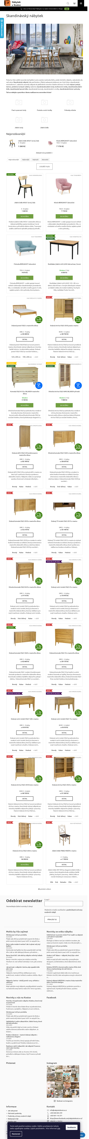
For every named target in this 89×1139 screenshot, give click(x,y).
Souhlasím (71, 1127)
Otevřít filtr (44, 167)
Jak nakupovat (13, 1111)
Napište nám (12, 1121)
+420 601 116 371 (56, 1116)
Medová (28, 486)
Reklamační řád (13, 1119)
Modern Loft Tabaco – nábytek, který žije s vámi (63, 955)
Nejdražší (35, 159)
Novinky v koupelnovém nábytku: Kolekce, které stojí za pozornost (24, 1001)
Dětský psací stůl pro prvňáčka (16, 935)
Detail (24, 339)
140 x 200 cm (27, 357)
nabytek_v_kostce (56, 1121)
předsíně (15, 87)
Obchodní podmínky (15, 1113)
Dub (56, 882)
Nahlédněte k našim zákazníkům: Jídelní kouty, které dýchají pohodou (24, 1022)
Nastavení (16, 1134)
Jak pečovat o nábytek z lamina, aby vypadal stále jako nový (23, 968)
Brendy (52, 357)
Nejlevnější (25, 159)
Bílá (51, 882)
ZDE (67, 9)
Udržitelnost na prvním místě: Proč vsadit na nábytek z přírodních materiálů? (65, 936)
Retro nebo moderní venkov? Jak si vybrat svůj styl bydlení (23, 945)
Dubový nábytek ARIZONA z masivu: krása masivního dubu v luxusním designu (64, 981)
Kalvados (63, 882)
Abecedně (45, 159)
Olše (70, 882)
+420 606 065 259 (56, 1113)
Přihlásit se (52, 919)
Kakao (70, 357)
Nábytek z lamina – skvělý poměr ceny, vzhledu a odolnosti (22, 981)
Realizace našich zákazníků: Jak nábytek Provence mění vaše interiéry (23, 1047)
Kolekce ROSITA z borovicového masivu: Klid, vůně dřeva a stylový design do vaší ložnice (64, 968)
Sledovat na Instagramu (65, 1101)
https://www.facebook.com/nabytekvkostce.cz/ (66, 1118)
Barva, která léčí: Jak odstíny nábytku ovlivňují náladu (24, 955)
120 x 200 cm (15, 357)
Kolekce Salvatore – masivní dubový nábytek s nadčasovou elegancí (21, 1036)
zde (58, 1128)
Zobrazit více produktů (44, 153)
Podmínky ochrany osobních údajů (19, 1116)
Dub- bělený (61, 357)
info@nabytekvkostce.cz (58, 1110)
